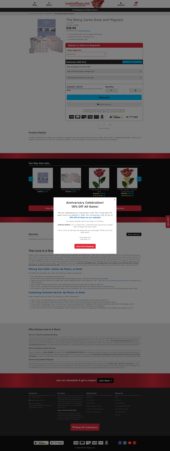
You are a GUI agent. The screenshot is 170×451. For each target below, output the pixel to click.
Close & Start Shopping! (85, 246)
